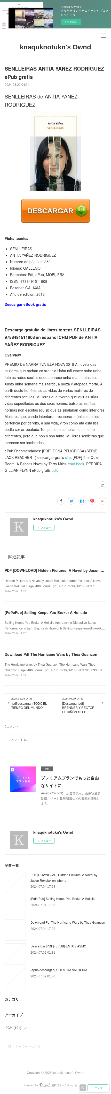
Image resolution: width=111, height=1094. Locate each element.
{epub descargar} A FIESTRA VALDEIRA (58, 970)
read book (76, 463)
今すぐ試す (70, 22)
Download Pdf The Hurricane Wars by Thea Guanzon (51, 654)
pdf (54, 470)
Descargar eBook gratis (25, 304)
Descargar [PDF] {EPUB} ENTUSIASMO (58, 946)
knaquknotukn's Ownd (55, 47)
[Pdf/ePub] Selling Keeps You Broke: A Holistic (46, 612)
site (68, 457)
